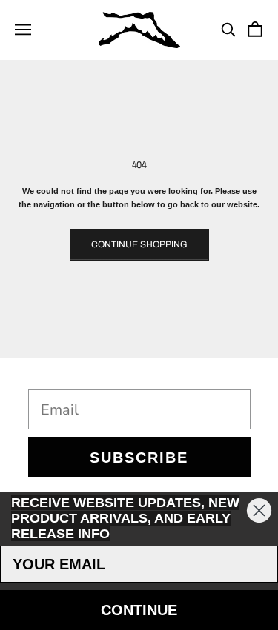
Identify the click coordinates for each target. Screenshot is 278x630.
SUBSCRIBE (139, 457)
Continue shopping (139, 244)
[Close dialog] (259, 510)
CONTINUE (139, 610)
